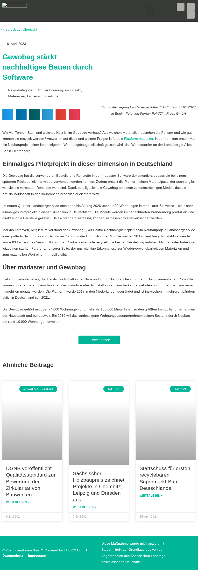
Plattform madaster (138, 139)
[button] (151, 10)
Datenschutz (12, 555)
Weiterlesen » (17, 502)
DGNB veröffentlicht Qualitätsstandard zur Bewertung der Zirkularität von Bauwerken (31, 481)
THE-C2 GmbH (75, 550)
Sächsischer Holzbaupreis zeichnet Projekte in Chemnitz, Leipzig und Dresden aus (98, 486)
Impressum (37, 555)
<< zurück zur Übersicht (18, 29)
